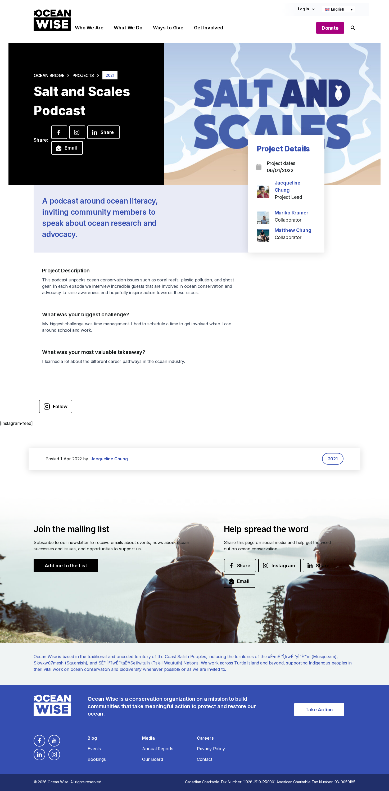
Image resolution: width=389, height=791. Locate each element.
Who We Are (89, 27)
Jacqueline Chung (109, 458)
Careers (205, 738)
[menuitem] (338, 9)
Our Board (152, 759)
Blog (92, 738)
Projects (83, 75)
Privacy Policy (211, 748)
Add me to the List (66, 565)
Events (94, 748)
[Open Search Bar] (353, 28)
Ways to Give (168, 27)
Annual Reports (157, 748)
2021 (333, 458)
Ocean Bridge (49, 75)
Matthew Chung (293, 230)
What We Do (128, 27)
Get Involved (208, 27)
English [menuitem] (337, 9)
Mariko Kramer (291, 212)
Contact (204, 759)
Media (148, 738)
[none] (338, 9)
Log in (303, 9)
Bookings (97, 759)
